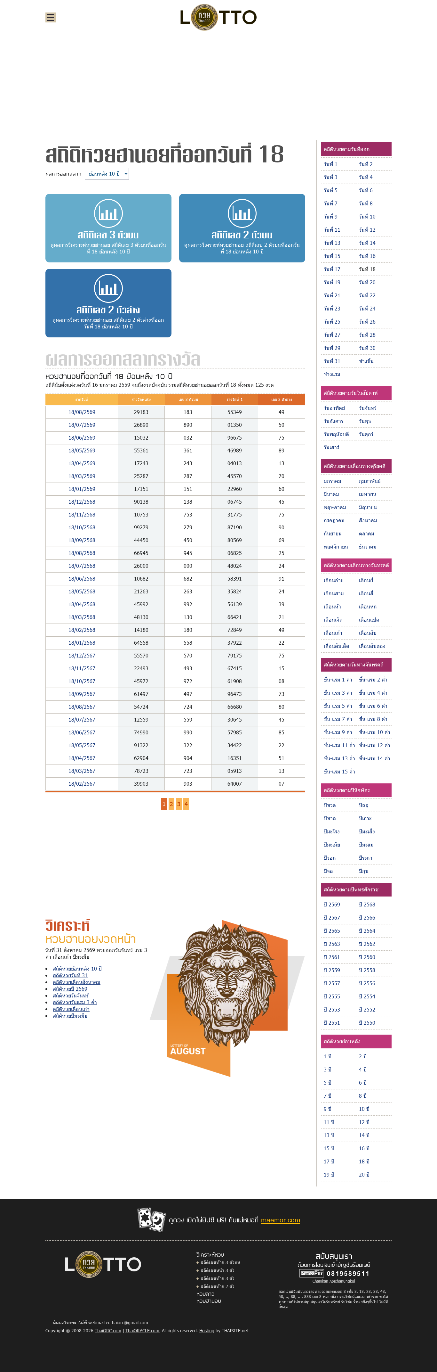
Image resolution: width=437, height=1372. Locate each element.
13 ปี (329, 1135)
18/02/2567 (81, 783)
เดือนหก (368, 606)
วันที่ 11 (332, 229)
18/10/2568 (81, 527)
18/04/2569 (81, 463)
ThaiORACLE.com (142, 1330)
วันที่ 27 (332, 334)
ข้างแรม (332, 374)
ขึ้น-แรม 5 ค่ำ (338, 705)
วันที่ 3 (331, 177)
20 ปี (364, 1174)
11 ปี (329, 1122)
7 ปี (327, 1095)
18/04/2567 (81, 758)
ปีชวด (330, 805)
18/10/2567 (81, 681)
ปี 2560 (367, 957)
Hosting (206, 1330)
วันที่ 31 (332, 361)
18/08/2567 (81, 706)
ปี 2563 (332, 943)
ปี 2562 (367, 943)
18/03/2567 (81, 770)
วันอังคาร (333, 420)
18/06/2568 (81, 578)
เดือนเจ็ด (333, 619)
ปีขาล (330, 818)
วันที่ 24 (367, 308)
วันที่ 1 (331, 164)
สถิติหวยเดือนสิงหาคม (76, 982)
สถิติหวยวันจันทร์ (71, 995)
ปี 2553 (332, 1009)
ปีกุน (364, 870)
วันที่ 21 (332, 295)
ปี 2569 (332, 904)
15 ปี (329, 1148)
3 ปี (327, 1069)
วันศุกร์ (366, 434)
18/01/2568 (81, 642)
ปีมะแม (366, 844)
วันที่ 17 (332, 269)
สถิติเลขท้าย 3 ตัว (217, 1278)
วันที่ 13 (332, 242)
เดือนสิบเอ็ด (336, 645)
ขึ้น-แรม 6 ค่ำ (373, 705)
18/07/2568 (81, 565)
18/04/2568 (81, 604)
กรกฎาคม (334, 520)
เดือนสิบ (368, 632)
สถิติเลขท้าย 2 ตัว (217, 1286)
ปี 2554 (367, 996)
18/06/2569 (81, 437)
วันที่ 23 (332, 308)
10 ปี (364, 1108)
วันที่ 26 (367, 321)
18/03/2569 (81, 476)
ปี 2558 (367, 970)
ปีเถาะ (365, 818)
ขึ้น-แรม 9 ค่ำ (338, 732)
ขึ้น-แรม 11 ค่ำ (339, 745)
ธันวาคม (368, 546)
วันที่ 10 (367, 216)
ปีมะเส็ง (367, 831)
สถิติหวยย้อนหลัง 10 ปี (77, 968)
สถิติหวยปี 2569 (70, 988)
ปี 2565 (332, 930)
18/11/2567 (81, 668)
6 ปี (363, 1082)
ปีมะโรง (332, 831)
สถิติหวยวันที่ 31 (70, 975)
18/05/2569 (81, 450)
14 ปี (364, 1135)
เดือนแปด (369, 619)
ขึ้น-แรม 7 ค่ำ (338, 718)
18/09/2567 (81, 693)
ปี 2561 (332, 957)
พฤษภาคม (335, 507)
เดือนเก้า (333, 632)
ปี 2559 (332, 970)
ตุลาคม (366, 533)
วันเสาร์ (331, 447)
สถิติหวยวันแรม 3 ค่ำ (75, 1002)
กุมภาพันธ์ (370, 480)
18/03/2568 (81, 617)
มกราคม (332, 480)
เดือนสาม (334, 593)
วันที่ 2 (366, 164)
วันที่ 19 (332, 282)
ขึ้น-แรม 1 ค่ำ (338, 679)
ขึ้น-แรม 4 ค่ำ (373, 692)
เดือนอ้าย (334, 580)
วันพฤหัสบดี (336, 434)
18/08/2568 (81, 553)
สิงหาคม (368, 520)
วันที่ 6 (366, 190)
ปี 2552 (367, 1009)
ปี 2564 (367, 930)
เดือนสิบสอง (372, 645)
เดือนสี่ (366, 593)
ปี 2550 (367, 1022)
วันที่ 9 (331, 216)
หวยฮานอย (208, 1300)
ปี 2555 (332, 996)
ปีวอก (330, 857)
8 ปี (363, 1095)
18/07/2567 (81, 719)
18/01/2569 (81, 488)
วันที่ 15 (332, 255)
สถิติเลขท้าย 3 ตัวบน (220, 1262)
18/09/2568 (81, 540)
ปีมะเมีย (332, 844)
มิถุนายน (368, 507)
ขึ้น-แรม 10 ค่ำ (374, 732)
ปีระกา (365, 857)
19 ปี (329, 1174)
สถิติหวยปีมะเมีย (70, 1015)
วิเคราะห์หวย (210, 1254)
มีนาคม (331, 494)
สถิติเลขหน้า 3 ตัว (217, 1270)
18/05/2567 (81, 745)
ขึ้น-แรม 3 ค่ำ (338, 692)
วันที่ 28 (367, 334)
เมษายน (367, 494)
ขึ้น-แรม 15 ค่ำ (339, 771)
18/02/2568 (81, 629)
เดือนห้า (332, 606)
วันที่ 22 (367, 295)
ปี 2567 (332, 917)
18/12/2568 (81, 501)
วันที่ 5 (331, 190)
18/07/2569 (81, 424)
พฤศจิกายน (336, 546)
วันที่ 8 (366, 203)
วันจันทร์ (368, 407)
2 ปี (363, 1056)
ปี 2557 (332, 983)
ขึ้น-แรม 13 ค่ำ (339, 758)
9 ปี (327, 1108)
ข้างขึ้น (366, 361)
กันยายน (333, 533)
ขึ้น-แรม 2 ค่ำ (373, 679)
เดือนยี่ (366, 580)
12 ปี (364, 1122)
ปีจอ (328, 870)
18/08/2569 (81, 412)
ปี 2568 (367, 904)
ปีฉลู (364, 805)
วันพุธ (365, 420)
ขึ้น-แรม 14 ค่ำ (374, 758)
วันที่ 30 (367, 347)
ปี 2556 (367, 983)
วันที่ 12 (367, 229)
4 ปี (363, 1069)
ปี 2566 (367, 917)
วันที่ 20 (367, 282)
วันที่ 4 (366, 177)
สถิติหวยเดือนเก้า (71, 1008)
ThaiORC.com (108, 1330)
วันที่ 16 (367, 255)
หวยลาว (205, 1293)
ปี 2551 (332, 1022)
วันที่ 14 (367, 242)
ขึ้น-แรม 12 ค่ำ (374, 745)
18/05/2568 (81, 591)
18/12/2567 (81, 655)
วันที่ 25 (332, 321)
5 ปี (327, 1082)
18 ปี (364, 1161)
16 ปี (364, 1148)
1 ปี (327, 1056)
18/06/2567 (81, 732)
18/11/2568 (81, 514)
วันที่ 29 (332, 347)
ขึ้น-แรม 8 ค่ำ (373, 718)
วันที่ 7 (331, 203)
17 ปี (329, 1161)
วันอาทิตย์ (334, 407)
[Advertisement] (218, 84)
